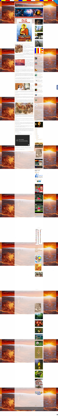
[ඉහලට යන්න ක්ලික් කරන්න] (57, 414)
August (37, 138)
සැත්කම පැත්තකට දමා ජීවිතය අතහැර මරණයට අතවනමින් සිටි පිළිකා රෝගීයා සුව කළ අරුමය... (38, 120)
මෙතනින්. (18, 147)
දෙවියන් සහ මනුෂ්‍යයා (37, 116)
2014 (36, 132)
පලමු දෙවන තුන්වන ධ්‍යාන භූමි (38, 117)
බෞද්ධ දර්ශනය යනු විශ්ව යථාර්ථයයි (38, 118)
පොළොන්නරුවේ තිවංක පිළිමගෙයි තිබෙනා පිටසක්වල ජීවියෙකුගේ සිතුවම (24, 43)
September (37, 137)
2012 (36, 134)
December (37, 135)
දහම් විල (37, 246)
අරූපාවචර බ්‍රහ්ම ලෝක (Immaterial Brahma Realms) (39, 70)
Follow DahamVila (39, 394)
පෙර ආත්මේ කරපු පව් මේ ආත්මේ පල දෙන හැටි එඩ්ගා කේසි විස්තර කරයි (39, 75)
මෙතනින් (20, 132)
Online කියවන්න (38, 253)
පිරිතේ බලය (38, 79)
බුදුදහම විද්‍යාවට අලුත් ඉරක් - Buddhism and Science (28, 3)
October (37, 136)
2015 (36, 131)
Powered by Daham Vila (36, 178)
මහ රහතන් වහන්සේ (37, 249)
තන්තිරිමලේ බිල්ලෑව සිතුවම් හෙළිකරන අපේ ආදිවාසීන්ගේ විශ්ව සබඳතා (40, 105)
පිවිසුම (17, 8)
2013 (36, 133)
